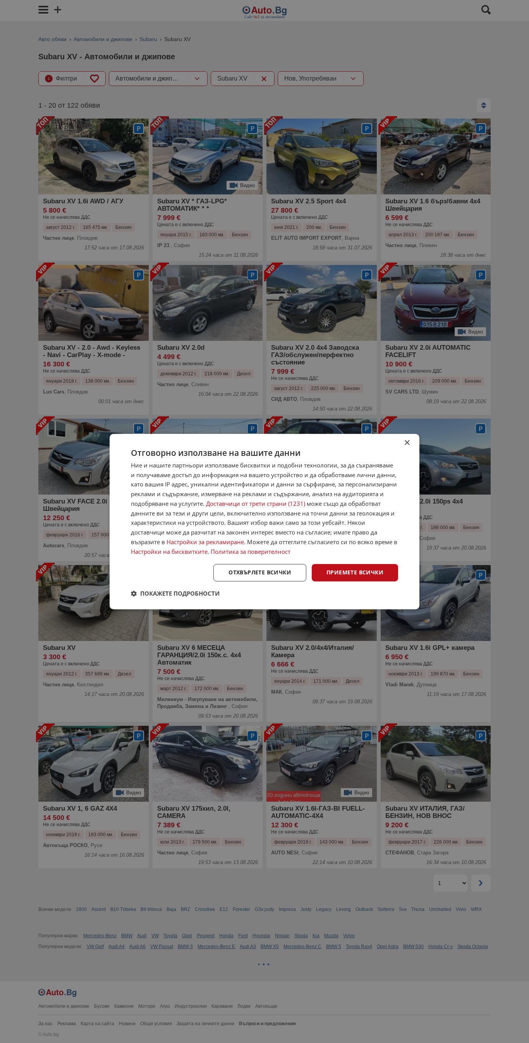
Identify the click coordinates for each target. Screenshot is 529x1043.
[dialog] (264, 522)
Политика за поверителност (250, 551)
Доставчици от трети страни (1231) (255, 503)
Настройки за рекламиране (205, 542)
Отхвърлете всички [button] (259, 572)
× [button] (407, 443)
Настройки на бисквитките (169, 551)
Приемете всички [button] (354, 572)
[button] (175, 593)
